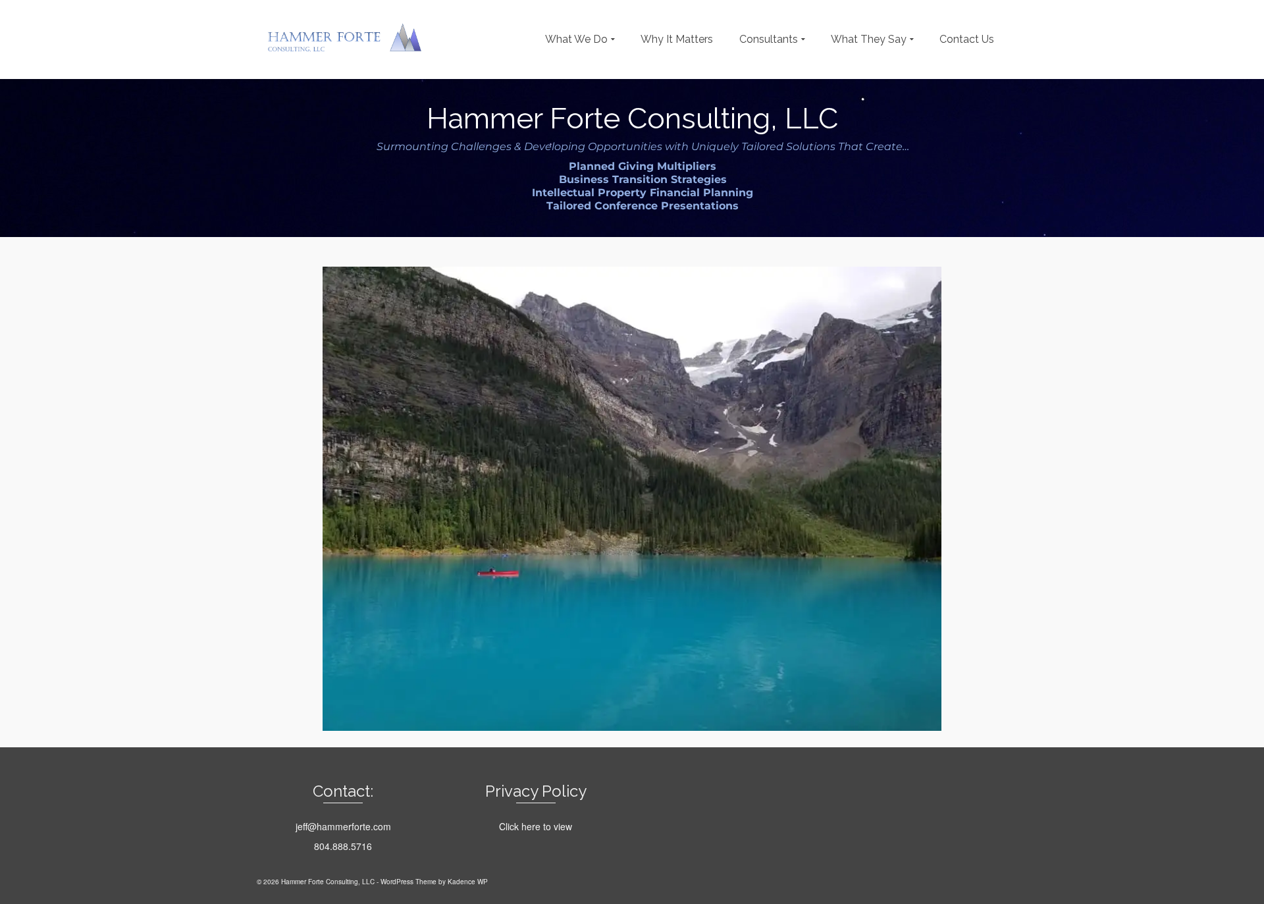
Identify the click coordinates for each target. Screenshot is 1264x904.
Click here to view (535, 826)
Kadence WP (468, 881)
